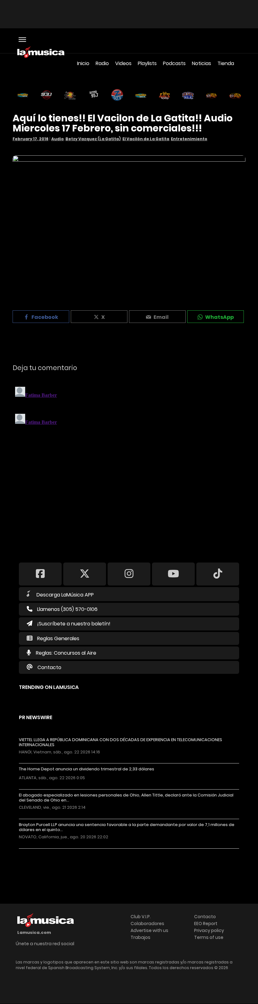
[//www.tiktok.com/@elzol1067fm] (217, 574)
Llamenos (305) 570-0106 (67, 609)
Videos (123, 63)
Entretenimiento (189, 138)
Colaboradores (147, 923)
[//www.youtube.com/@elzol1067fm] (173, 574)
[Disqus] (129, 462)
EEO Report (205, 923)
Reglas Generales (58, 638)
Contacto (49, 667)
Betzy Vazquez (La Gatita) (93, 138)
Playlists (147, 63)
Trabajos (140, 937)
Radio (102, 63)
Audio (57, 138)
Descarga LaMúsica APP (65, 594)
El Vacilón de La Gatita (145, 138)
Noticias (201, 63)
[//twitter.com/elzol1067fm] (84, 574)
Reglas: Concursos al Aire (66, 653)
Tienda (225, 63)
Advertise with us (149, 930)
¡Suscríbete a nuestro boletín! (73, 623)
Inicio (83, 63)
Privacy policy (209, 930)
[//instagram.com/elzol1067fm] (129, 574)
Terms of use (208, 937)
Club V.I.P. (141, 916)
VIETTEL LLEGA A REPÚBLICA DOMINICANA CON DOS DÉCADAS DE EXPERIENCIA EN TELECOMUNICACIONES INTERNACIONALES (120, 742)
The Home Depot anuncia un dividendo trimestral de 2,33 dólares (86, 769)
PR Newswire (35, 717)
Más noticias (39, 852)
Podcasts (174, 63)
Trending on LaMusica (49, 687)
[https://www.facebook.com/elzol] (40, 574)
